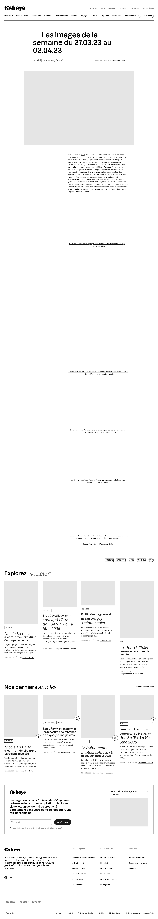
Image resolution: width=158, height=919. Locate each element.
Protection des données (85, 913)
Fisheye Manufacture (108, 879)
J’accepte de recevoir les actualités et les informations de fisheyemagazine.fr (37, 828)
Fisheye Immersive (107, 857)
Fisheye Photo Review (80, 874)
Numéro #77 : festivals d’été (16, 16)
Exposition (49, 60)
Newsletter (122, 8)
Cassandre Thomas (117, 60)
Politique (141, 560)
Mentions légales (115, 913)
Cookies (101, 913)
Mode (59, 60)
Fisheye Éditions (106, 868)
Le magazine (105, 885)
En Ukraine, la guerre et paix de (96, 619)
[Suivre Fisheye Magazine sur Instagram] (11, 877)
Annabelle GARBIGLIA (134, 674)
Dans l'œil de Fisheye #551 (124, 792)
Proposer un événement (138, 863)
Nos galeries (104, 863)
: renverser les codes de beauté (134, 650)
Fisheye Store (134, 8)
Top (151, 560)
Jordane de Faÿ (28, 657)
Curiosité (95, 16)
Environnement (61, 16)
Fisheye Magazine (106, 773)
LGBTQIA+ (72, 164)
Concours (133, 868)
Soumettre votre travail (108, 8)
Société (47, 16)
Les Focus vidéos (78, 885)
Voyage (84, 16)
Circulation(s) (73, 179)
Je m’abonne (62, 822)
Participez (116, 16)
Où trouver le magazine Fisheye (83, 857)
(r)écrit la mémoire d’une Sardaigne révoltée (20, 636)
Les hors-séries (77, 879)
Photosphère (130, 16)
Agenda (105, 16)
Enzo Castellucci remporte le (58, 622)
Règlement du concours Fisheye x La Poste (140, 913)
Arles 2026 (36, 16)
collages (96, 174)
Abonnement (93, 8)
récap (83, 155)
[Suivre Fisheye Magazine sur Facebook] (5, 877)
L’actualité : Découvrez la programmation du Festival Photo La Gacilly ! (97, 244)
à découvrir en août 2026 (97, 751)
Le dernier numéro (78, 863)
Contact (70, 913)
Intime (74, 16)
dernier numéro (106, 179)
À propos (59, 913)
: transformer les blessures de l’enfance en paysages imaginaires (59, 731)
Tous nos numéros (78, 868)
